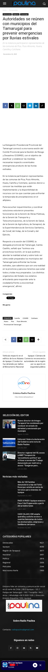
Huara (6, 321)
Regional (16, 14)
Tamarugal (24, 14)
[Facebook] (5, 105)
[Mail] (24, 648)
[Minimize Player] (40, 665)
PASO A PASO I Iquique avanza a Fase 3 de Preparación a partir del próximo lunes (31, 503)
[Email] (23, 105)
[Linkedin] (36, 105)
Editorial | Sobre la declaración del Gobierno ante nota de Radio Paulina (31, 441)
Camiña (17, 318)
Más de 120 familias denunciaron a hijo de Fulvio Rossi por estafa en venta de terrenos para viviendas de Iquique (30, 487)
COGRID (25, 318)
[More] (38, 339)
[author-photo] (24, 389)
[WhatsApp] (17, 105)
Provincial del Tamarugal (12, 325)
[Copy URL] (42, 105)
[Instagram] (17, 648)
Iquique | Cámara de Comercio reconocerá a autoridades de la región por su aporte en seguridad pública (34, 361)
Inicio (5, 10)
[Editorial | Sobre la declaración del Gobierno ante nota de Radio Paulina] (9, 442)
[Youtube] (37, 648)
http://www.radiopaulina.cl (24, 397)
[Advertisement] (24, 79)
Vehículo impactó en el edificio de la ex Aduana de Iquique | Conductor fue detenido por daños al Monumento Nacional (13, 361)
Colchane (34, 318)
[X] (11, 105)
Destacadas (13, 10)
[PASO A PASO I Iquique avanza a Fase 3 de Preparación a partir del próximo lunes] (9, 503)
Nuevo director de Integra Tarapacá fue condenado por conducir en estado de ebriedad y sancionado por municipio (30, 426)
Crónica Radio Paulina (24, 393)
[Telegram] (30, 105)
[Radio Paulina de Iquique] (24, 3)
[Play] (35, 665)
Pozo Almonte (22, 321)
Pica (12, 321)
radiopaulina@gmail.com (23, 629)
